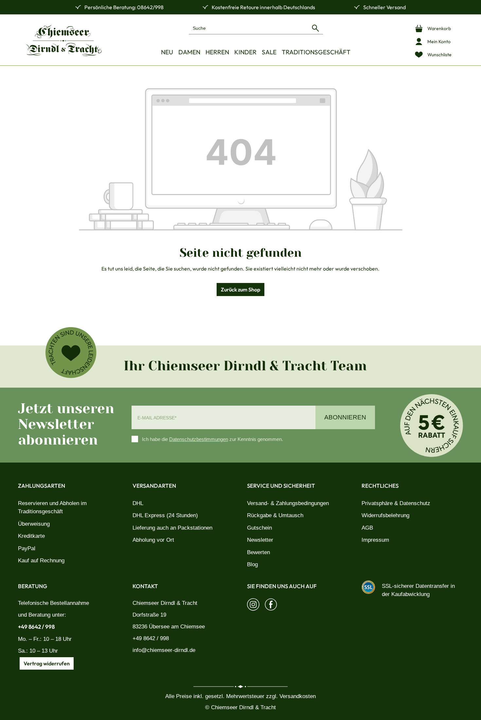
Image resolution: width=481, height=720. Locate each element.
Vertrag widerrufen (47, 663)
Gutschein (259, 528)
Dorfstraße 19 (149, 615)
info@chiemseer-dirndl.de (164, 650)
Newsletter (260, 540)
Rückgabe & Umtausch (275, 515)
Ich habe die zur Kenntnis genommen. (212, 439)
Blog (252, 564)
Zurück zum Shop (240, 289)
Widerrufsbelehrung (385, 515)
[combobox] (248, 28)
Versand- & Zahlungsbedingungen (288, 503)
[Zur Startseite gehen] (63, 40)
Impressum (375, 540)
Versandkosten (297, 696)
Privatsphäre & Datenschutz (396, 503)
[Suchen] (315, 28)
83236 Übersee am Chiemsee (169, 626)
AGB (367, 528)
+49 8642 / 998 (36, 626)
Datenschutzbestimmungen (198, 439)
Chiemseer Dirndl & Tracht (165, 603)
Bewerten (258, 552)
